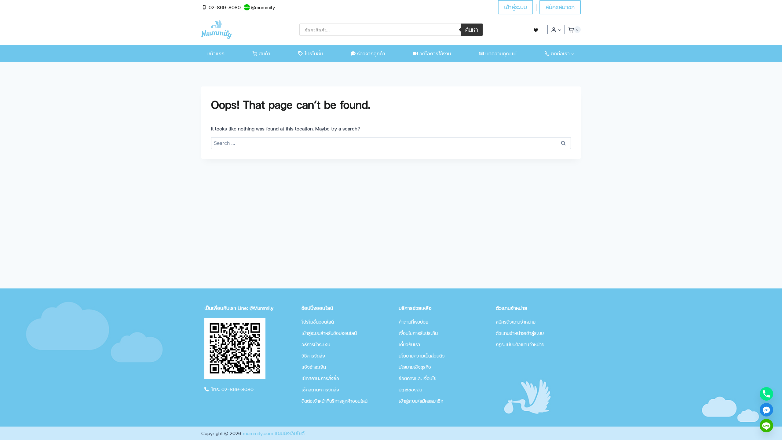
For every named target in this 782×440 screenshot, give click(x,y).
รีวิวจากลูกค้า (371, 53)
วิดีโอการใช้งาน (435, 53)
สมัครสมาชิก (560, 7)
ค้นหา (471, 29)
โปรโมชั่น (314, 53)
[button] (559, 30)
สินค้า (264, 53)
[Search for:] (391, 142)
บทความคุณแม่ (501, 53)
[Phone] (766, 394)
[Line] (766, 425)
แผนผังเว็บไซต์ (290, 433)
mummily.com (258, 433)
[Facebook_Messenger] (766, 409)
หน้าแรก (216, 53)
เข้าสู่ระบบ (515, 7)
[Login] (556, 29)
